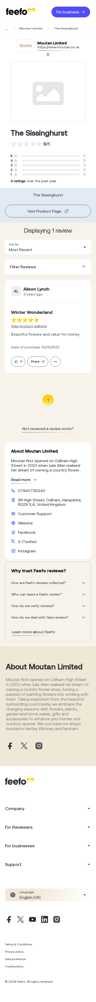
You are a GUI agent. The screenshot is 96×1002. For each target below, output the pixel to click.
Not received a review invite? (48, 428)
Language (27, 892)
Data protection (15, 959)
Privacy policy (14, 951)
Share (35, 361)
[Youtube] (32, 920)
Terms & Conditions (18, 944)
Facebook (27, 532)
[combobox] (48, 247)
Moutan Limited (30, 28)
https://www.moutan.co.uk (58, 47)
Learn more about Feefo (33, 632)
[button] (48, 247)
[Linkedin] (44, 920)
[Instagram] (56, 920)
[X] (20, 920)
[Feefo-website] (20, 12)
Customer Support (35, 513)
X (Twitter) (27, 541)
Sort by (13, 244)
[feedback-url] (25, 319)
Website (25, 523)
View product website (29, 326)
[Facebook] (8, 920)
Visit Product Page (44, 211)
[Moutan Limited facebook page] (9, 746)
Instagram (27, 551)
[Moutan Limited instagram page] (38, 746)
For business (67, 12)
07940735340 (31, 490)
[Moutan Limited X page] (24, 746)
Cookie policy (14, 966)
